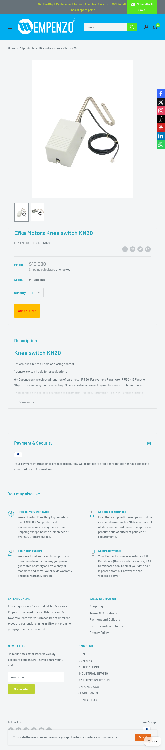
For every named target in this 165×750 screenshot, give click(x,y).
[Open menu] (10, 27)
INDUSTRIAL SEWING (93, 673)
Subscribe (21, 689)
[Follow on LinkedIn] (161, 136)
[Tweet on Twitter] (140, 249)
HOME (82, 654)
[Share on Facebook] (125, 249)
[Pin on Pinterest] (132, 249)
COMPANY (85, 660)
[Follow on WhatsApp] (161, 144)
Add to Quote (27, 311)
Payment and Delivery (105, 619)
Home (11, 48)
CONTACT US (87, 700)
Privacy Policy (99, 632)
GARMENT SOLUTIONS (94, 680)
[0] (154, 27)
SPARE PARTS (88, 693)
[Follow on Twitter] (161, 102)
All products (27, 48)
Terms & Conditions (103, 613)
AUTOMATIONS (88, 667)
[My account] (146, 27)
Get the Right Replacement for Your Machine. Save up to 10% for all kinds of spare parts (82, 7)
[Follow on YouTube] (161, 127)
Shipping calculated (42, 269)
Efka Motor (22, 243)
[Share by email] (148, 249)
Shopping (96, 606)
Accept (142, 737)
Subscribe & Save (145, 7)
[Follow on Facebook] (161, 93)
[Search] (132, 27)
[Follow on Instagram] (161, 110)
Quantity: (20, 293)
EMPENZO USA (88, 686)
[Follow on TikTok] (161, 119)
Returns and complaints (106, 626)
